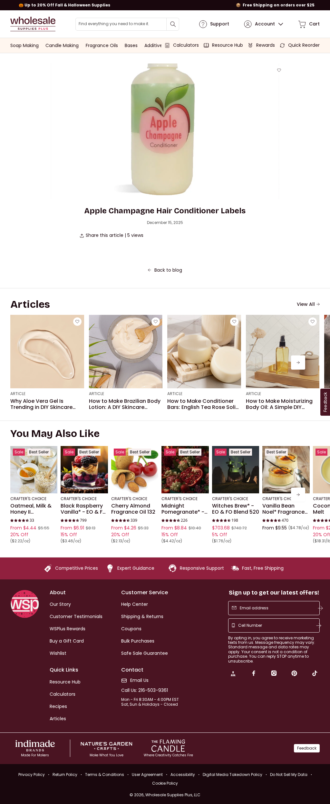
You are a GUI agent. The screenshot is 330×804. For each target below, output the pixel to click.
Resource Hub (65, 682)
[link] (233, 674)
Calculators (62, 694)
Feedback (306, 748)
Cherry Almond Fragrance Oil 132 (133, 509)
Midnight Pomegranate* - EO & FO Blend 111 (182, 509)
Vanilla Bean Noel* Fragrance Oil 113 (283, 509)
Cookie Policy (165, 783)
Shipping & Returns (142, 616)
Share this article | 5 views (114, 235)
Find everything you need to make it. (114, 24)
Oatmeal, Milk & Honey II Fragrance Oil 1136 (33, 509)
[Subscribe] (320, 608)
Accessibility (182, 774)
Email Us (139, 680)
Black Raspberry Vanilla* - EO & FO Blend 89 (84, 509)
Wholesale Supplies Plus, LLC (172, 795)
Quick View (34, 484)
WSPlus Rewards (67, 628)
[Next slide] (298, 362)
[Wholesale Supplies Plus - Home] (32, 24)
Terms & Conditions (104, 774)
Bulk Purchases (137, 641)
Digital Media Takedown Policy (232, 774)
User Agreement (147, 774)
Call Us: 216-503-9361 (144, 690)
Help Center (134, 604)
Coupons (131, 628)
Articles (58, 718)
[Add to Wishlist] (279, 70)
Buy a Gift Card (67, 641)
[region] (165, 5)
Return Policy (65, 774)
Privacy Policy (31, 774)
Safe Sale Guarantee (144, 653)
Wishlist (58, 653)
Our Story (60, 604)
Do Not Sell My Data (288, 774)
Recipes (58, 706)
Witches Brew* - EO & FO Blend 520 (235, 509)
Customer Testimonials (76, 616)
